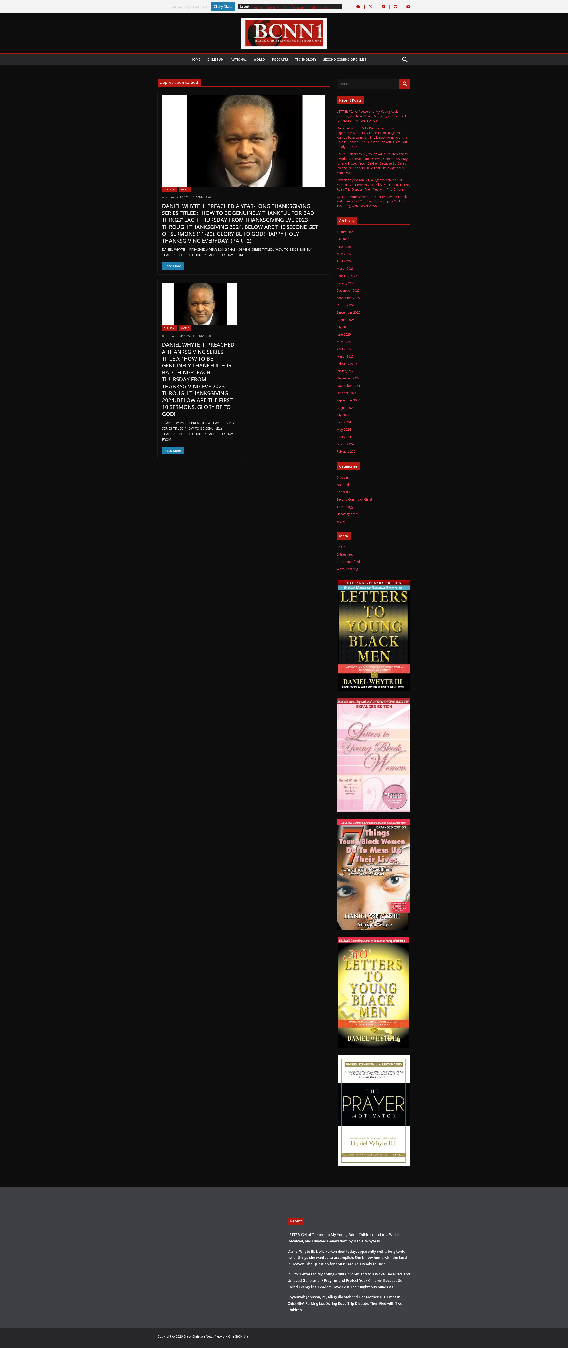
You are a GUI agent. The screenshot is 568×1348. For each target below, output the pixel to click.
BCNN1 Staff (203, 197)
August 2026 (346, 232)
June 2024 (344, 422)
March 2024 (345, 444)
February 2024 (347, 451)
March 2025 (345, 356)
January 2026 (346, 283)
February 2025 (347, 364)
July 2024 (343, 415)
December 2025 (348, 290)
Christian (215, 59)
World (259, 59)
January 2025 (346, 371)
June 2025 (344, 334)
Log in (341, 547)
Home (195, 59)
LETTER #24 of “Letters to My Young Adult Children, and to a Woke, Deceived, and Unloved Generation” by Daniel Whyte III (371, 116)
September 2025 (348, 312)
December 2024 (348, 378)
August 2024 (346, 407)
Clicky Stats (223, 6)
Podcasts (280, 59)
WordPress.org (347, 569)
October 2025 (346, 305)
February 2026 (347, 276)
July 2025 (343, 327)
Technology (305, 59)
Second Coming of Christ (344, 59)
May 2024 (344, 429)
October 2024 (346, 393)
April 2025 (344, 349)
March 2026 (345, 268)
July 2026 (343, 239)
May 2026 (344, 254)
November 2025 (348, 298)
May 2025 (344, 342)
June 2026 (344, 246)
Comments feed (348, 562)
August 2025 (346, 320)
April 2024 (344, 437)
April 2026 (344, 261)
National (239, 59)
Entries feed (345, 554)
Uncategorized (347, 514)
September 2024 (348, 400)
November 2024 (348, 385)
